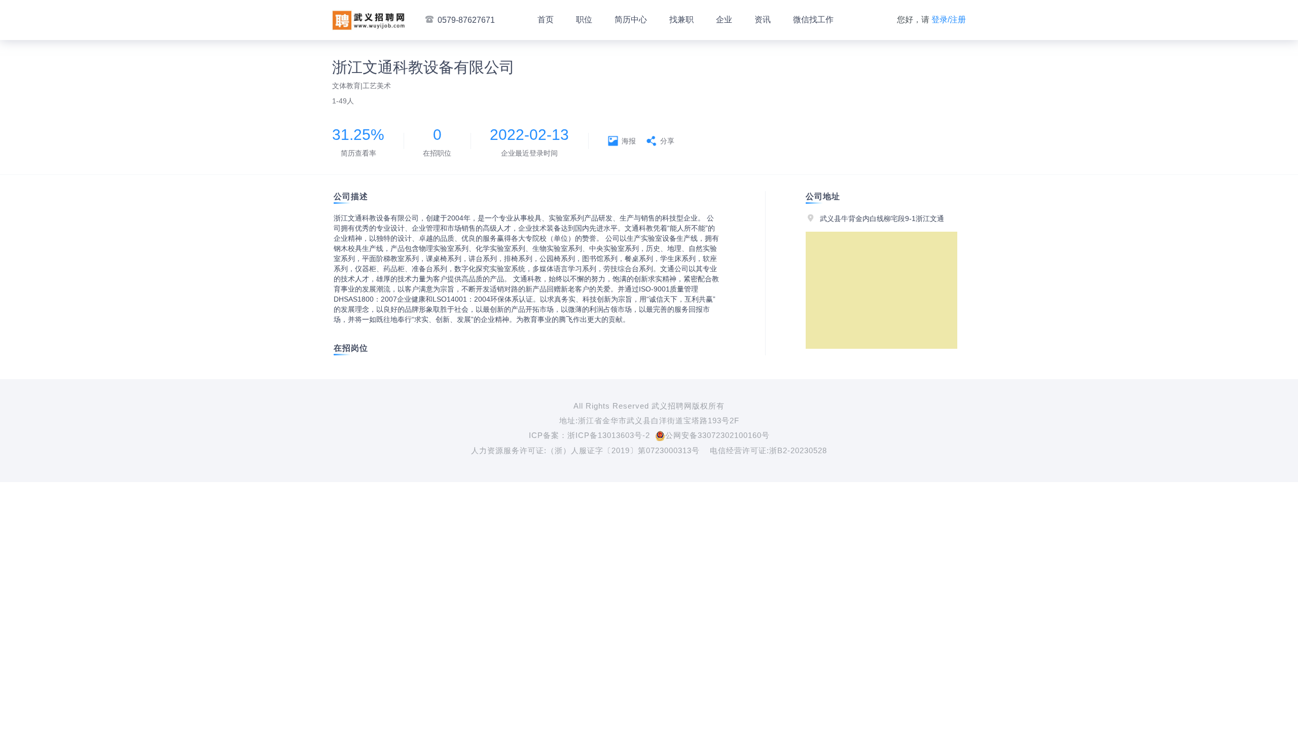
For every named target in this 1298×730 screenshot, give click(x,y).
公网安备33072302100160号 (717, 435)
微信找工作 (813, 19)
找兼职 (681, 19)
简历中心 (631, 19)
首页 (545, 19)
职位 (584, 19)
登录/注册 (948, 19)
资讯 (762, 19)
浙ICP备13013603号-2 (608, 435)
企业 (724, 19)
